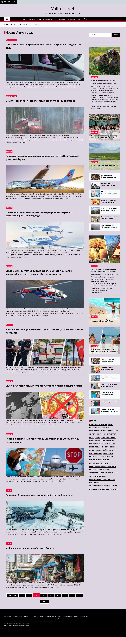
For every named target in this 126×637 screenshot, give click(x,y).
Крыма (91, 440)
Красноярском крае (108, 437)
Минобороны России (107, 444)
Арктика (103, 424)
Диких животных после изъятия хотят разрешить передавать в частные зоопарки (103, 82)
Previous (12, 595)
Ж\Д (39, 19)
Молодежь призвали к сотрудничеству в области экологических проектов (104, 136)
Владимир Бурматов (97, 431)
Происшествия (60, 19)
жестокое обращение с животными (103, 486)
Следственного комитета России (102, 479)
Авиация (32, 19)
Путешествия (110, 466)
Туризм (23, 19)
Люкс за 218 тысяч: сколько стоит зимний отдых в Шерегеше (39, 495)
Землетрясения (95, 434)
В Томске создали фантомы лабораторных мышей (109, 193)
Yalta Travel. (63, 8)
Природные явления (97, 466)
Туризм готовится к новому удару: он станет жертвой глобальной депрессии (109, 410)
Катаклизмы (47, 19)
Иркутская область (109, 434)
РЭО (94, 469)
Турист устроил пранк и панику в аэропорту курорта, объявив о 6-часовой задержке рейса (109, 385)
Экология (71, 19)
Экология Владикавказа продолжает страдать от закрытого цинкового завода (109, 209)
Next (44, 602)
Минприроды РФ (95, 447)
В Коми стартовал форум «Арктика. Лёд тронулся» (108, 184)
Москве (112, 447)
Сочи (91, 482)
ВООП (110, 427)
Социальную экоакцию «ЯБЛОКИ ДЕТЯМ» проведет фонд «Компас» (108, 201)
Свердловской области (98, 473)
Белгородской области (98, 427)
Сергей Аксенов (95, 476)
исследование (95, 489)
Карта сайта (82, 19)
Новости (15, 19)
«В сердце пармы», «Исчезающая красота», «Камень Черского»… (109, 226)
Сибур (104, 476)
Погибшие (93, 460)
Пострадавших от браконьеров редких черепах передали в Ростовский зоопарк (108, 176)
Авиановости (94, 424)
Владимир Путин (111, 431)
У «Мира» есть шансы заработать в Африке (30, 548)
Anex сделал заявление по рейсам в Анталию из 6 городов (109, 402)
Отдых (111, 456)
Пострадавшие (103, 460)
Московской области (104, 450)
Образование (108, 453)
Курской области (107, 440)
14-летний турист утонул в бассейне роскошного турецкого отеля (108, 394)
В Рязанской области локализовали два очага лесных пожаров (40, 100)
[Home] (7, 19)
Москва (105, 447)
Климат (97, 437)
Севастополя (113, 473)
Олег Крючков (103, 456)
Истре (91, 437)
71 (79, 595)
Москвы (92, 450)
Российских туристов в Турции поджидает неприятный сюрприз (102, 320)
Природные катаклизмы (98, 463)
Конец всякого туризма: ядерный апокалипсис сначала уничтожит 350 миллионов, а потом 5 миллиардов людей (103, 271)
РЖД (91, 469)
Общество (93, 456)
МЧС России (93, 444)
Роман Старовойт (103, 469)
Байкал (110, 424)
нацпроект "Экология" (109, 489)
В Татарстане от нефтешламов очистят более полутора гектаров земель (104, 166)
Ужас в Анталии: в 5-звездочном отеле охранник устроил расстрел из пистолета (109, 360)
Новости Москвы (95, 453)
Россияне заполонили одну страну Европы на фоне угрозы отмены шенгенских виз (108, 377)
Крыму (97, 440)
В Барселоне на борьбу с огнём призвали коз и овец (109, 218)
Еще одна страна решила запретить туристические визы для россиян (44, 385)
